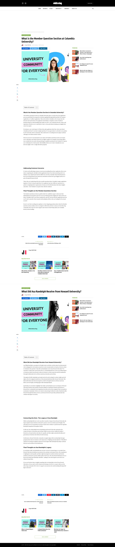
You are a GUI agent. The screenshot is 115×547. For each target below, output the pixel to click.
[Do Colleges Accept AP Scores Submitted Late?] (75, 65)
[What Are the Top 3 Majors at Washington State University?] (75, 72)
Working (67, 8)
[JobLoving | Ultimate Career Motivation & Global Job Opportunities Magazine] (57, 3)
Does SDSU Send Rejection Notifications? (85, 58)
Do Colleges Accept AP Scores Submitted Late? (86, 64)
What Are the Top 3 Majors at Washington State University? (86, 71)
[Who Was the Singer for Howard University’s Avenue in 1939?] (61, 523)
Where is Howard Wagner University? (27, 530)
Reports (45, 8)
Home (39, 8)
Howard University (26, 288)
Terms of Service (90, 544)
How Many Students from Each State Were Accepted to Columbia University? (45, 272)
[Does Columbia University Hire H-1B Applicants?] (61, 265)
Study (51, 8)
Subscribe (90, 3)
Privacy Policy (83, 544)
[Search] (92, 8)
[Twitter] (17, 91)
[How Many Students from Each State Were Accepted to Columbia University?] (45, 265)
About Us (74, 8)
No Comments (35, 45)
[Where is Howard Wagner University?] (29, 523)
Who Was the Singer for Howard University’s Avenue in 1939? (61, 531)
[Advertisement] (57, 21)
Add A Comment (45, 278)
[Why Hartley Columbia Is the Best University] (29, 265)
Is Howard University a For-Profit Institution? (44, 530)
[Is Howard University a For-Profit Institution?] (45, 523)
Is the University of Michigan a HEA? (54, 243)
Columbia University (26, 35)
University (58, 8)
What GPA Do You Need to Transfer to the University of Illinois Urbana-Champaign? (86, 52)
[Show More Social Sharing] (49, 48)
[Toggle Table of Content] (36, 108)
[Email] (17, 100)
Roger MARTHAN (28, 45)
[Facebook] (17, 88)
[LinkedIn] (17, 94)
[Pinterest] (17, 97)
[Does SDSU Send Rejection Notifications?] (75, 59)
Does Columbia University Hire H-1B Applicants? (61, 271)
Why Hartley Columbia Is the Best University (28, 271)
